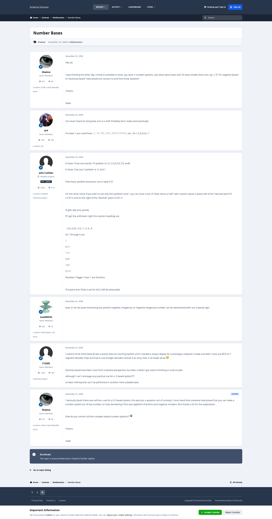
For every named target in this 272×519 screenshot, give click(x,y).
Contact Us (50, 500)
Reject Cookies (232, 512)
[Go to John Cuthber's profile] (46, 162)
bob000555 (46, 317)
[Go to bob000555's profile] (46, 306)
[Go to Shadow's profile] (34, 42)
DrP (46, 130)
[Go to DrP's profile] (46, 120)
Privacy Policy (37, 500)
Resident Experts (47, 176)
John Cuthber (46, 172)
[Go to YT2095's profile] (46, 353)
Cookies (62, 500)
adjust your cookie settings (119, 515)
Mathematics (76, 42)
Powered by (228, 500)
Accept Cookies (211, 512)
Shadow (41, 42)
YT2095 (46, 363)
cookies (48, 515)
